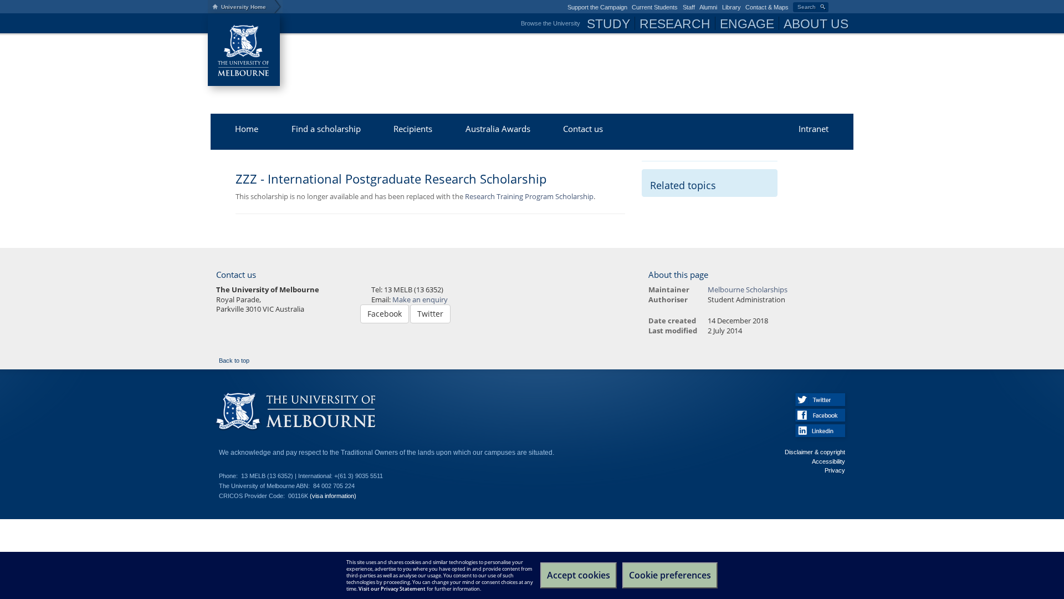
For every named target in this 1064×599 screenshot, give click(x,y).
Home (246, 128)
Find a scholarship (326, 128)
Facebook (384, 313)
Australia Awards (498, 128)
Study (608, 24)
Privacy (835, 470)
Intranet (813, 128)
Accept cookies (578, 575)
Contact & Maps (767, 7)
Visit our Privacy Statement (392, 588)
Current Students (655, 7)
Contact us (583, 128)
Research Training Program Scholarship (529, 196)
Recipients (412, 128)
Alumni (708, 7)
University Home (243, 7)
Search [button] (806, 7)
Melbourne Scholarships (424, 57)
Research (675, 24)
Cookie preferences (670, 575)
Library (731, 7)
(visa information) (333, 496)
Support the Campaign (597, 7)
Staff (689, 7)
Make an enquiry (420, 299)
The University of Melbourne (244, 50)
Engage (747, 24)
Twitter (430, 313)
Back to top (234, 360)
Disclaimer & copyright (815, 452)
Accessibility (828, 461)
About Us (816, 24)
